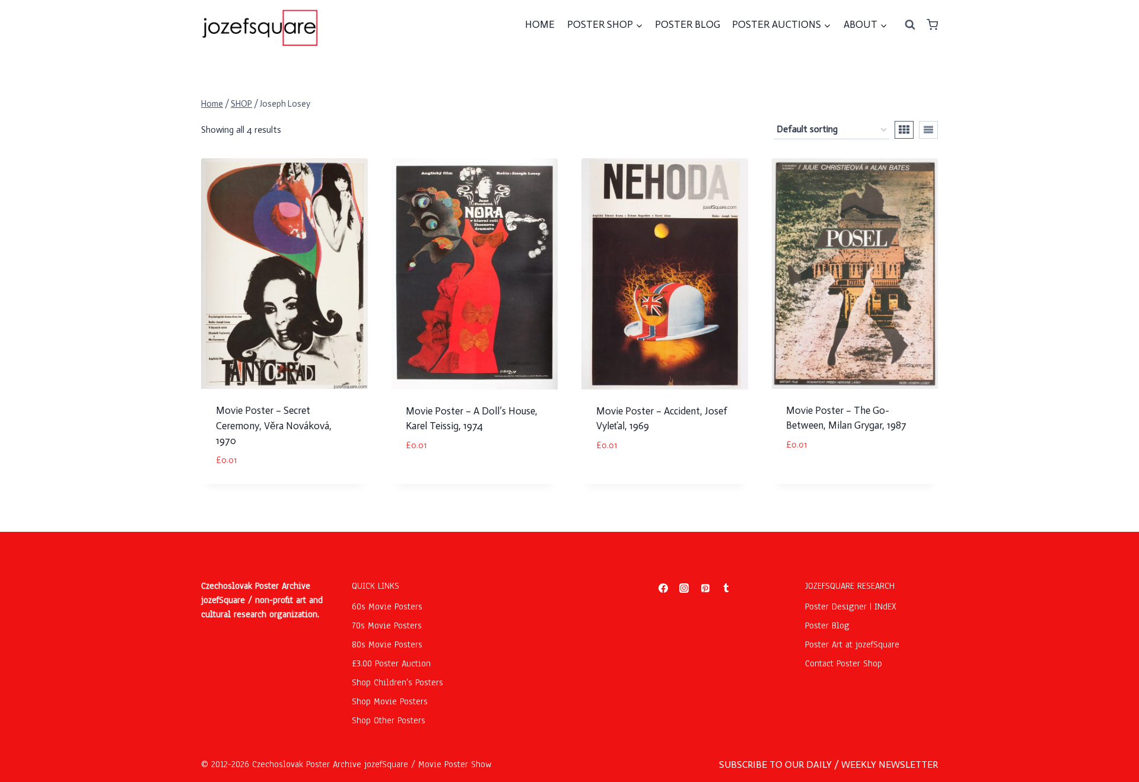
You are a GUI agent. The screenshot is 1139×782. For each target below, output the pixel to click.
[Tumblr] (726, 588)
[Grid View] (904, 130)
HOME (540, 24)
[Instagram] (684, 588)
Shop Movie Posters (390, 701)
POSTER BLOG (687, 24)
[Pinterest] (705, 588)
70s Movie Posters (387, 625)
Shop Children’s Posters (397, 682)
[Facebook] (663, 588)
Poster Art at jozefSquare (852, 644)
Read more (619, 480)
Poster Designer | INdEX (850, 606)
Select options (439, 480)
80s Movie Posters (387, 644)
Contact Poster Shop (843, 663)
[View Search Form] (910, 25)
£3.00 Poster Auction (391, 663)
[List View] (928, 130)
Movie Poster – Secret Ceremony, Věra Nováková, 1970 (274, 425)
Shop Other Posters (388, 720)
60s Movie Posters (387, 606)
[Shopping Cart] (932, 24)
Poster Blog (827, 625)
